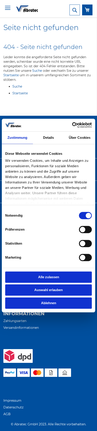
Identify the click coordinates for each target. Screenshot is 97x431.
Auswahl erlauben (48, 290)
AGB (7, 414)
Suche (37, 71)
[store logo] (21, 8)
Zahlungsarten (14, 321)
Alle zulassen (48, 277)
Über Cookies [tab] (79, 137)
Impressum (12, 401)
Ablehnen (48, 303)
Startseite (11, 75)
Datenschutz (13, 407)
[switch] (85, 230)
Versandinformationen (21, 328)
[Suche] (74, 10)
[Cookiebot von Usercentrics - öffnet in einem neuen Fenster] (72, 125)
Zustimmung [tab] (17, 137)
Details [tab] (48, 137)
